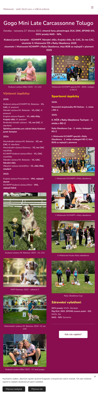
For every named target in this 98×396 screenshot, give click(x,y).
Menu (92, 7)
